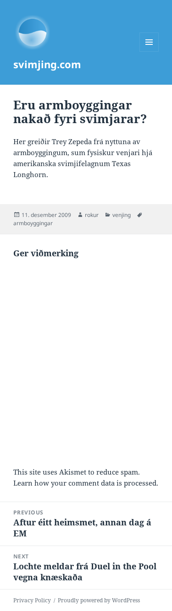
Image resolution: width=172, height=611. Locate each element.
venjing (121, 215)
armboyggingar (33, 223)
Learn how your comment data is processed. (85, 482)
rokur (92, 215)
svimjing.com (47, 64)
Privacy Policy (32, 600)
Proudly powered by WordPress (99, 600)
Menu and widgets (149, 51)
